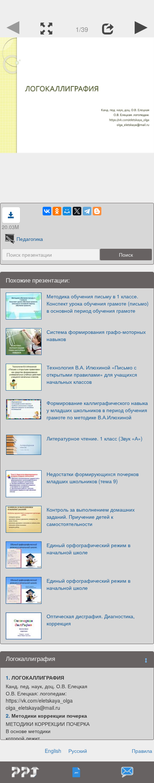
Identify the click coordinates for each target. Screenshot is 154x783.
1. (8, 677)
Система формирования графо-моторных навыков (96, 335)
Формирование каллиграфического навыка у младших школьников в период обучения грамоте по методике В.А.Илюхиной (97, 410)
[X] (77, 211)
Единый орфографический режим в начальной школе (88, 548)
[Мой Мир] (67, 211)
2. (8, 715)
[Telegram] (87, 211)
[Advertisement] (77, 9)
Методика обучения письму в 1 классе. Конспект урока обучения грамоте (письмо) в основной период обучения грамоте (98, 303)
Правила (142, 750)
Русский (77, 750)
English (53, 750)
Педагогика (29, 238)
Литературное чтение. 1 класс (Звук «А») (95, 438)
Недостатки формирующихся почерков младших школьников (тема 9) (93, 477)
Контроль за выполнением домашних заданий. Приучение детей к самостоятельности (91, 516)
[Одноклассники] (57, 211)
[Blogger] (97, 211)
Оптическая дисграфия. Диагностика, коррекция (91, 619)
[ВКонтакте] (47, 211)
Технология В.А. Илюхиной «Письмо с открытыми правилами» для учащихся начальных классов (92, 374)
